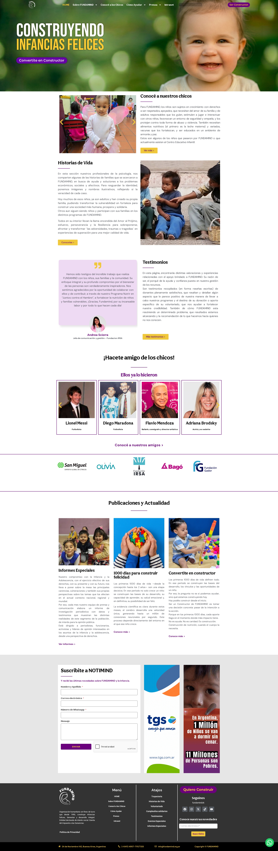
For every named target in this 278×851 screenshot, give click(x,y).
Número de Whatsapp (72, 710)
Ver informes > (67, 644)
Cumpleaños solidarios (156, 811)
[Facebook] (185, 809)
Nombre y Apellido (71, 687)
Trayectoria (156, 796)
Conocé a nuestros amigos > (139, 445)
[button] (61, 122)
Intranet (169, 4)
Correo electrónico (71, 698)
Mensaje (65, 721)
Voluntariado (157, 806)
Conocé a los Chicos (112, 4)
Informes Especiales (156, 826)
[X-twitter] (198, 809)
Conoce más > (122, 631)
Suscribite (198, 833)
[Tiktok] (204, 809)
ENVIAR (76, 746)
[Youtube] (211, 809)
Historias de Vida (157, 801)
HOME (66, 4)
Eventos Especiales (157, 821)
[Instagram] (191, 809)
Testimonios (156, 816)
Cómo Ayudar (134, 4)
